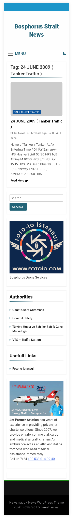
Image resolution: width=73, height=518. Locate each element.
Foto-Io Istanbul (23, 368)
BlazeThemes (49, 507)
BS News (19, 133)
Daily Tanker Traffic (26, 112)
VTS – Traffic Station (26, 340)
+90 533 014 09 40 (41, 459)
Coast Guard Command (28, 310)
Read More (17, 180)
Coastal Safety (22, 318)
